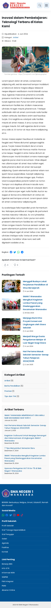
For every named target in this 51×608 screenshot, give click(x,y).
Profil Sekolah (8, 525)
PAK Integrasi (7, 581)
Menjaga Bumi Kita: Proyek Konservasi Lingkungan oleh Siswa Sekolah (34, 323)
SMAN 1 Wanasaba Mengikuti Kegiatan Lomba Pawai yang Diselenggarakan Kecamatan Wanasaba (35, 303)
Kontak (5, 552)
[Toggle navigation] (46, 5)
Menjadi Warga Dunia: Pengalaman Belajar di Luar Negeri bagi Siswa (34, 339)
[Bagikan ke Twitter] (14, 252)
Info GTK (5, 568)
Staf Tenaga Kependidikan (14, 530)
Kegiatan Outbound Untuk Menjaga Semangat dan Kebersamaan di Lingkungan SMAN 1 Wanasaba (25, 438)
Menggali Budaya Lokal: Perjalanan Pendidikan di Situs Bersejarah (35, 284)
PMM (4, 585)
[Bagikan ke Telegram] (22, 252)
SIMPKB (5, 577)
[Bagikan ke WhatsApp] (18, 252)
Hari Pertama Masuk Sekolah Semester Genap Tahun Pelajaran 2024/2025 (36, 356)
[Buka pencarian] (40, 5)
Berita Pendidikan (12, 386)
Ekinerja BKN (7, 564)
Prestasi (8, 391)
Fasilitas (5, 547)
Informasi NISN (8, 572)
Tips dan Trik (10, 396)
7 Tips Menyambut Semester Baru (19, 448)
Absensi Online (8, 590)
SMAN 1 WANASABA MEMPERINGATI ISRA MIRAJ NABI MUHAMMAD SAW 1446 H (24, 416)
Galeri (4, 538)
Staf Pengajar (8, 534)
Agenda (5, 543)
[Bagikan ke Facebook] (11, 252)
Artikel (15, 37)
